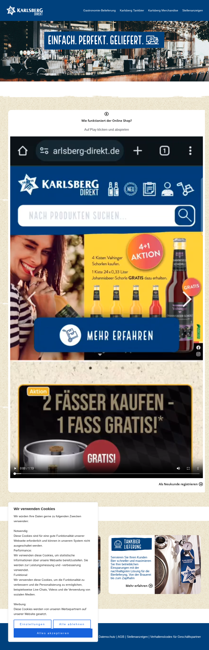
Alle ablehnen (72, 624)
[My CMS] (24, 10)
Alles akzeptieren (53, 633)
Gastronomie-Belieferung (99, 10)
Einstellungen (32, 624)
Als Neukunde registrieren (178, 484)
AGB (121, 636)
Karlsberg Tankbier (132, 10)
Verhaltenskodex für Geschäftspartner (175, 636)
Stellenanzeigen (192, 10)
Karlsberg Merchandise (163, 10)
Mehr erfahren (137, 586)
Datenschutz (107, 636)
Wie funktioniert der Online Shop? (106, 121)
